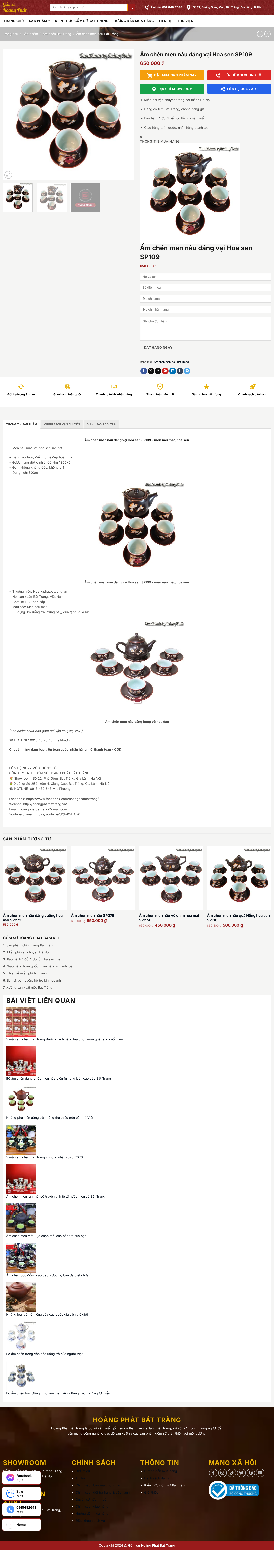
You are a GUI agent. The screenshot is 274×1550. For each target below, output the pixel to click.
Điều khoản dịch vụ (90, 1521)
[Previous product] (267, 34)
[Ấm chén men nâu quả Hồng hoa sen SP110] (239, 878)
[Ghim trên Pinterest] (165, 371)
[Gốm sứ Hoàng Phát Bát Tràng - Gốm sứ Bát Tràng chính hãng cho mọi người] (23, 7)
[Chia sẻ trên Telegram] (187, 371)
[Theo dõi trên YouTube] (260, 1473)
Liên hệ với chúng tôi (242, 75)
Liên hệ (165, 21)
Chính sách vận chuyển (62, 424)
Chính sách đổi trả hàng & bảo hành (103, 1492)
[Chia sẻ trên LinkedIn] (172, 371)
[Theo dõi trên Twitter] (241, 1473)
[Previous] (10, 114)
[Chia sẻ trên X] (151, 371)
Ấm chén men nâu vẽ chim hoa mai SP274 (169, 917)
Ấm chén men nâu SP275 (92, 915)
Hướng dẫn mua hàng (134, 21)
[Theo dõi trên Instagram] (222, 1473)
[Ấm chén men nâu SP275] (103, 878)
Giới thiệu (83, 1471)
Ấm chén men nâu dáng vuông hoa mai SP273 (33, 917)
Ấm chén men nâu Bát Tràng (97, 34)
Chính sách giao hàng (92, 1506)
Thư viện (185, 21)
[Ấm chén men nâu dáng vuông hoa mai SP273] (35, 878)
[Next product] (260, 34)
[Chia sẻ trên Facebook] (143, 371)
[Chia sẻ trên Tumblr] (180, 371)
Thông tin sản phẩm (21, 424)
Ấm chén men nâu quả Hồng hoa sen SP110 (238, 917)
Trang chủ (10, 34)
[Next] (126, 114)
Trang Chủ (14, 21)
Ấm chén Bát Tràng (57, 34)
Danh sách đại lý (156, 1478)
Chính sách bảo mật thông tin (98, 1485)
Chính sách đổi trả (101, 424)
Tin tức (81, 1478)
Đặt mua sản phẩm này (175, 75)
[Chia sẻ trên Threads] (158, 371)
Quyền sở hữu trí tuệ (91, 1499)
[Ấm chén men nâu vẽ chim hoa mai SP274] (171, 878)
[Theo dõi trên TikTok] (232, 1473)
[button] (131, 7)
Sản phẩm (38, 21)
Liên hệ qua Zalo (242, 89)
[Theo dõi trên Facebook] (213, 1473)
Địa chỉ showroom (175, 89)
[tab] (21, 424)
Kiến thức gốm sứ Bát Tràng (81, 21)
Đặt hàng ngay (158, 347)
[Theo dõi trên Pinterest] (251, 1473)
